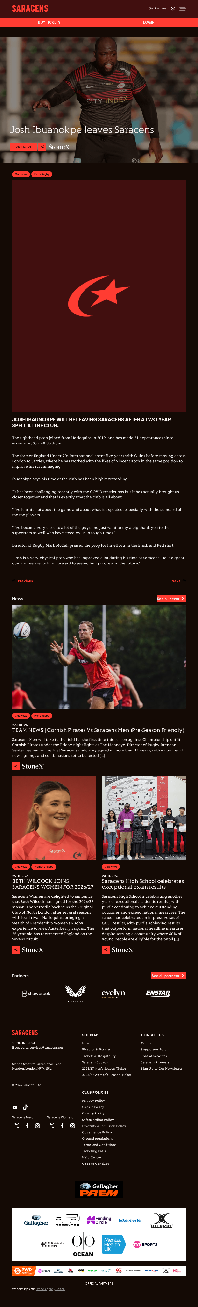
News (86, 1043)
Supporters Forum (155, 1049)
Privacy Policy (93, 1101)
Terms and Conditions (99, 1145)
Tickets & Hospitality (99, 1056)
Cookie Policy (93, 1107)
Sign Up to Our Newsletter (162, 1069)
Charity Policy (93, 1113)
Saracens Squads (95, 1062)
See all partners (165, 975)
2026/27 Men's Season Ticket (104, 1069)
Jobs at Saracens (154, 1056)
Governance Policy (97, 1132)
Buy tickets (49, 22)
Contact (147, 1043)
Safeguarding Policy (98, 1120)
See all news (168, 598)
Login (148, 22)
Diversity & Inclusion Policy (104, 1126)
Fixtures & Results (96, 1049)
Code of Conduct (95, 1164)
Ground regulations (97, 1139)
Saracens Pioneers (155, 1062)
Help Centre (91, 1157)
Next (176, 581)
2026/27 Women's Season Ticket (106, 1075)
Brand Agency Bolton (50, 1289)
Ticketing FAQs (94, 1151)
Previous (25, 581)
